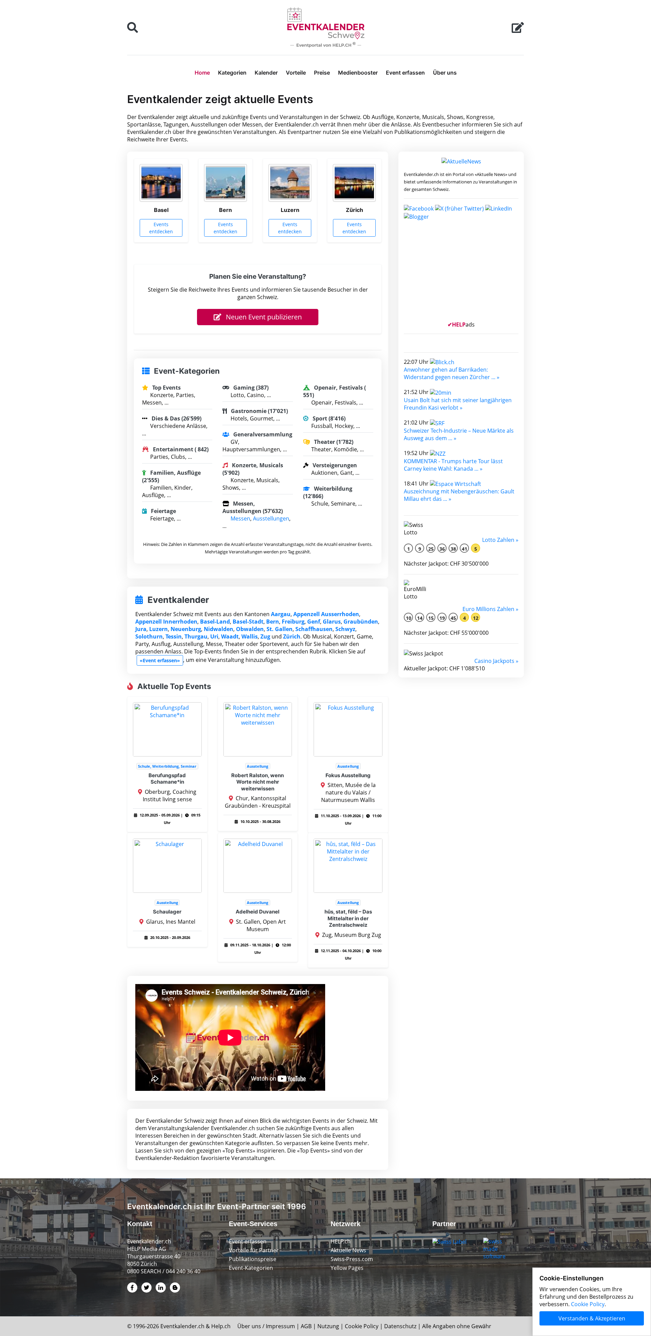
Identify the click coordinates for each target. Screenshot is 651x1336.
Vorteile (296, 72)
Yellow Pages (347, 1268)
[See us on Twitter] (459, 208)
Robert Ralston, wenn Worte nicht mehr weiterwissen (257, 782)
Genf (313, 621)
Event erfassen (405, 72)
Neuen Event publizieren (263, 316)
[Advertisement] (461, 273)
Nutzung (328, 1326)
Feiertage (163, 511)
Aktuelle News (348, 1250)
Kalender (266, 72)
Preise (322, 72)
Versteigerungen (334, 465)
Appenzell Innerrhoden (166, 621)
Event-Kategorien (251, 1268)
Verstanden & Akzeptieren (591, 1318)
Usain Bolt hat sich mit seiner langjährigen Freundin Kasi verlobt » (458, 403)
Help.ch (221, 1326)
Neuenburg (186, 629)
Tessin (173, 636)
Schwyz (345, 629)
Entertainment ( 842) (180, 449)
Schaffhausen (314, 629)
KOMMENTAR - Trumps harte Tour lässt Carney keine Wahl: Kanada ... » (453, 464)
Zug (265, 636)
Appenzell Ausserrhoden (326, 614)
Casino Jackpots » (496, 661)
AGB (306, 1326)
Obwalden (250, 629)
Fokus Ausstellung (348, 775)
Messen (240, 518)
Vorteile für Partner (254, 1250)
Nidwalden (218, 629)
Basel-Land (215, 621)
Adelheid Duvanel (257, 911)
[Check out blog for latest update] (416, 216)
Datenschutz (400, 1326)
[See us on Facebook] (419, 208)
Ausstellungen (271, 518)
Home (202, 72)
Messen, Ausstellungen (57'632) (252, 507)
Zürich (291, 636)
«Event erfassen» (160, 660)
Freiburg (293, 621)
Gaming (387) (250, 387)
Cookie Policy (361, 1326)
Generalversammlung (262, 434)
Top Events (166, 387)
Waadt (230, 636)
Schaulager (167, 911)
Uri (214, 636)
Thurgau (196, 636)
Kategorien (232, 72)
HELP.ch (341, 1241)
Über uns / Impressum (266, 1326)
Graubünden (360, 621)
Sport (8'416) (328, 418)
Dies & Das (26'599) (175, 418)
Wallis (249, 636)
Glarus (332, 621)
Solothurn (149, 636)
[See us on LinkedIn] (498, 208)
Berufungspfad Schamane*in (167, 778)
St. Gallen (280, 629)
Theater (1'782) (333, 442)
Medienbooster (358, 72)
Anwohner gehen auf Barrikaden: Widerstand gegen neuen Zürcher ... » (451, 373)
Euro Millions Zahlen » (490, 609)
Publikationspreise (252, 1259)
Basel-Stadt (248, 621)
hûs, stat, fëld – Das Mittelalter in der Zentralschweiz (348, 918)
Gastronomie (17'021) (259, 411)
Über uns (445, 72)
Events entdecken (161, 228)
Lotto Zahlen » (500, 540)
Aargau (281, 614)
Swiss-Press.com (352, 1259)
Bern (272, 621)
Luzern (158, 629)
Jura (140, 629)
